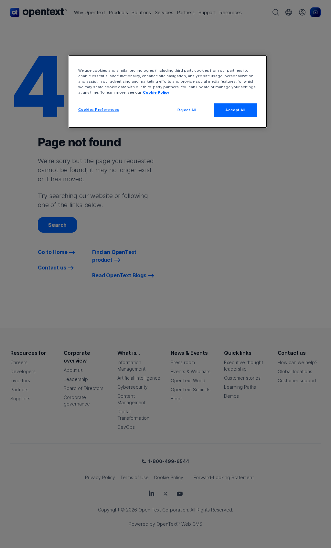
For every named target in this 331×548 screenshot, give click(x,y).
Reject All (187, 110)
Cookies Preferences (98, 109)
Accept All (235, 110)
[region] (168, 91)
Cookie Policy (156, 92)
